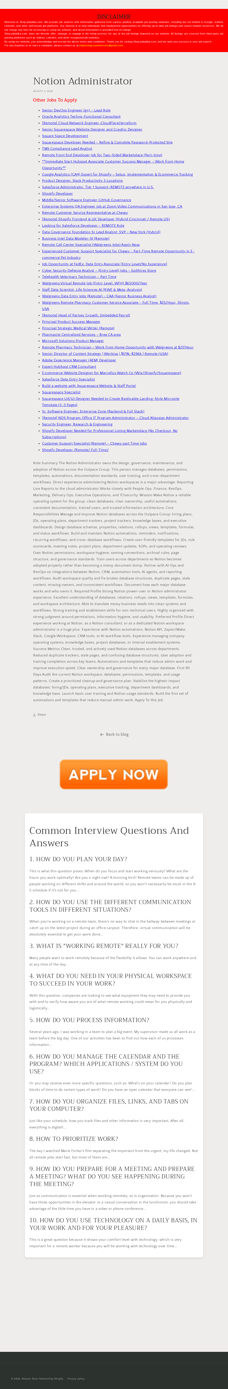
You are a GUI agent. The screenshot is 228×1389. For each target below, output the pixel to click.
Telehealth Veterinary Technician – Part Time (79, 277)
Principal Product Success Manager (71, 322)
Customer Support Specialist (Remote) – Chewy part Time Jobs (94, 443)
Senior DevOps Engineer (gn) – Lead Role (76, 110)
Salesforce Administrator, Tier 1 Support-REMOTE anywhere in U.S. (98, 187)
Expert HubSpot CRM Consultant (69, 367)
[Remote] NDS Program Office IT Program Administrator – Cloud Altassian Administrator (115, 418)
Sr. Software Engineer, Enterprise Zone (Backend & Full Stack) (93, 411)
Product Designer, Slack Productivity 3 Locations (82, 181)
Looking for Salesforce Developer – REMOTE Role (83, 226)
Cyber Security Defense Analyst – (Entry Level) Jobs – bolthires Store (99, 271)
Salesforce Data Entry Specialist (68, 379)
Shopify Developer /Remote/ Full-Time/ (75, 450)
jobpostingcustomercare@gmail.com (101, 45)
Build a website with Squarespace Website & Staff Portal (89, 386)
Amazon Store (30, 1378)
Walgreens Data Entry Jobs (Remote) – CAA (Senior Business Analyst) (99, 296)
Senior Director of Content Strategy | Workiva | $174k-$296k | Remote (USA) (105, 354)
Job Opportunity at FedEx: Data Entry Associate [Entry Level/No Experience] (104, 264)
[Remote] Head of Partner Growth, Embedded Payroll (86, 315)
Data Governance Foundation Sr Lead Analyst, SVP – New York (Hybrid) (101, 232)
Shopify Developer (57, 194)
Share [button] (42, 715)
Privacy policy (76, 1378)
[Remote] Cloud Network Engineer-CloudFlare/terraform (89, 123)
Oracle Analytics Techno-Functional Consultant (81, 117)
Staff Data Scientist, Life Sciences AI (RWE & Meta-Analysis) (92, 290)
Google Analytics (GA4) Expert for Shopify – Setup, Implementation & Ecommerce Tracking (117, 174)
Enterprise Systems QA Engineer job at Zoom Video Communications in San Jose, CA (112, 207)
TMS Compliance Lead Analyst (67, 149)
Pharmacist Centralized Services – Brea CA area (81, 335)
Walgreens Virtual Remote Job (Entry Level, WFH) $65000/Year (94, 283)
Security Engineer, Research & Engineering (77, 424)
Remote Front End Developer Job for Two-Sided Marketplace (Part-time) (102, 155)
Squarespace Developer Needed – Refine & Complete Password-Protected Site (107, 142)
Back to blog (117, 734)
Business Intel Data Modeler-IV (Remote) (75, 239)
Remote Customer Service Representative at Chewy (85, 213)
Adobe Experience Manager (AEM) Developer (79, 360)
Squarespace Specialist (61, 392)
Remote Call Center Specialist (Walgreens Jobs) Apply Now (91, 245)
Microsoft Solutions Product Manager (73, 341)
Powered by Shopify (51, 1378)
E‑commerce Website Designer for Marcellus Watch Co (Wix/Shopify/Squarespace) (111, 373)
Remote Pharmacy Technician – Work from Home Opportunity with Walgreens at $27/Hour (117, 347)
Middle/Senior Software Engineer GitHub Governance (86, 200)
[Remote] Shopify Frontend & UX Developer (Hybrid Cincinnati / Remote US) (106, 219)
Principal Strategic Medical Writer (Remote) (78, 328)
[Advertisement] (114, 1309)
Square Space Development (65, 136)
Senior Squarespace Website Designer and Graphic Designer (92, 130)
